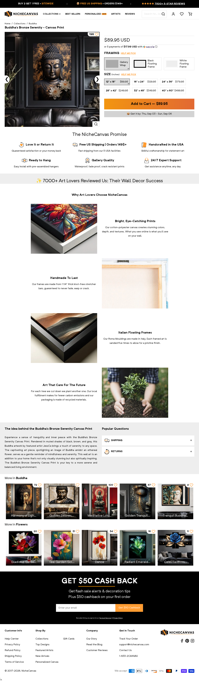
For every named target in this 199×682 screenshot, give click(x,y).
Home (7, 24)
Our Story (91, 639)
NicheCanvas (28, 671)
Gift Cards (68, 639)
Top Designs (42, 644)
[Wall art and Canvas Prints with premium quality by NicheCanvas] (21, 14)
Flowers (22, 524)
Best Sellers (72, 14)
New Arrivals (42, 656)
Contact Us (125, 650)
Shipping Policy (13, 656)
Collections (50, 14)
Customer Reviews (97, 650)
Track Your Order (128, 639)
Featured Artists (44, 650)
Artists (115, 14)
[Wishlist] (182, 14)
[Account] (173, 14)
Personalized (93, 14)
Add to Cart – (149, 104)
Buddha (33, 24)
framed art (158, 339)
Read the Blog (94, 644)
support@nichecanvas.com (134, 644)
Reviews (130, 14)
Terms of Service (105, 618)
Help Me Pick (128, 53)
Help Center (12, 639)
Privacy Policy (118, 618)
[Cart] (190, 14)
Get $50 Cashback (129, 608)
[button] (149, 47)
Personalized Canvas (46, 662)
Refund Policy (12, 650)
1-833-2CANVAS (128, 656)
